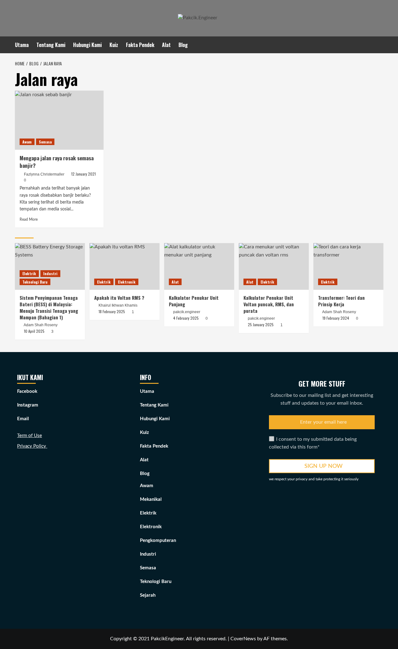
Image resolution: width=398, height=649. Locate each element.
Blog (183, 45)
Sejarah (147, 595)
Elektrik (29, 273)
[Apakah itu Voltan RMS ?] (125, 266)
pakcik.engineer (186, 312)
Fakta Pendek (140, 45)
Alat (166, 45)
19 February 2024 (335, 318)
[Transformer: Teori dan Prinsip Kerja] (348, 266)
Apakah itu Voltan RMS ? (119, 297)
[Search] (379, 44)
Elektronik (127, 282)
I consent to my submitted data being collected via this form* (313, 443)
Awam (27, 141)
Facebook (27, 391)
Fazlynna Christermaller (44, 174)
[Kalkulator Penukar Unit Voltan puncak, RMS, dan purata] (274, 266)
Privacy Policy (32, 446)
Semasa (45, 141)
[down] (192, 45)
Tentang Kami (50, 45)
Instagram (27, 405)
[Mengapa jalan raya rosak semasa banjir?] (59, 120)
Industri (50, 273)
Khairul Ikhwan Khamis (118, 305)
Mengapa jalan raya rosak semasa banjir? (57, 161)
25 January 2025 (261, 324)
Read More (29, 219)
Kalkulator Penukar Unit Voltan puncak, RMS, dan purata (268, 304)
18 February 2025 (112, 311)
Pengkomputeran (158, 540)
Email (23, 418)
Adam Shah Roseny (41, 325)
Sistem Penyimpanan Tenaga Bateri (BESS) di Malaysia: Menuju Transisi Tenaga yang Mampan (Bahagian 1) (49, 307)
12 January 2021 (83, 173)
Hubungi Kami (87, 45)
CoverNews (243, 638)
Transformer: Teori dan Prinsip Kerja (341, 301)
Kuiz (113, 45)
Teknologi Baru (35, 282)
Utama (22, 45)
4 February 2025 (186, 318)
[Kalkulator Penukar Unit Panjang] (199, 266)
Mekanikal (151, 499)
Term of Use (29, 435)
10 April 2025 (34, 331)
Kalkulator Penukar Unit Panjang (194, 301)
